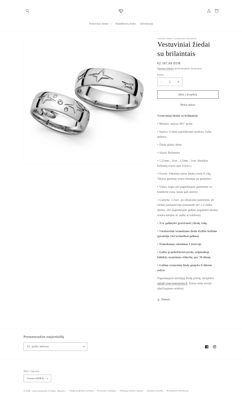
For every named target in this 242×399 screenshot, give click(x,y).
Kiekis (160, 75)
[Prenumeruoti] (83, 346)
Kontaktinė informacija (177, 391)
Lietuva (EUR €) (35, 378)
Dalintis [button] (165, 299)
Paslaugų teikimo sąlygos (131, 391)
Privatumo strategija (106, 391)
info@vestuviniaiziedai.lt (172, 283)
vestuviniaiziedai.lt (41, 391)
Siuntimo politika (155, 391)
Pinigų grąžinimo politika (82, 391)
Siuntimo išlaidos (165, 68)
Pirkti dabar (188, 104)
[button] (27, 11)
